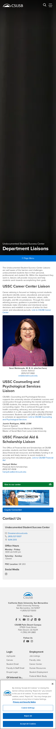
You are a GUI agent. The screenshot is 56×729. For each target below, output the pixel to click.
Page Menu (29, 258)
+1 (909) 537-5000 (28, 610)
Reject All (28, 716)
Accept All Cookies (28, 724)
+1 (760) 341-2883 (28, 632)
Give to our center (12, 484)
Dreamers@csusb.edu (18, 533)
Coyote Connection (13, 510)
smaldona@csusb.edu (28, 375)
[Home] (13, 5)
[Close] (52, 684)
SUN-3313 (12, 540)
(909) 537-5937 (14, 536)
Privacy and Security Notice (24, 702)
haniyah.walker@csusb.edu (14, 472)
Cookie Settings (28, 708)
